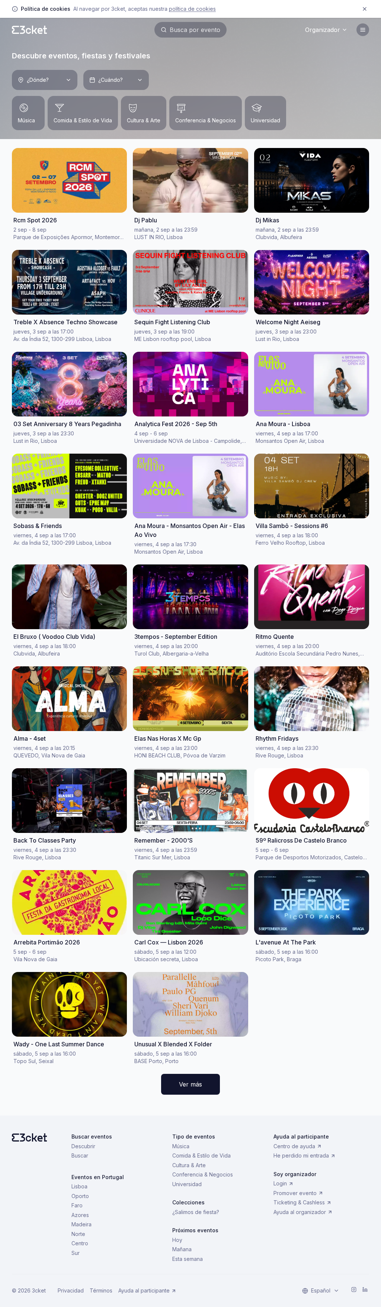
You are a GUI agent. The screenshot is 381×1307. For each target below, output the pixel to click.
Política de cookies (192, 9)
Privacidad (71, 1290)
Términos (101, 1290)
